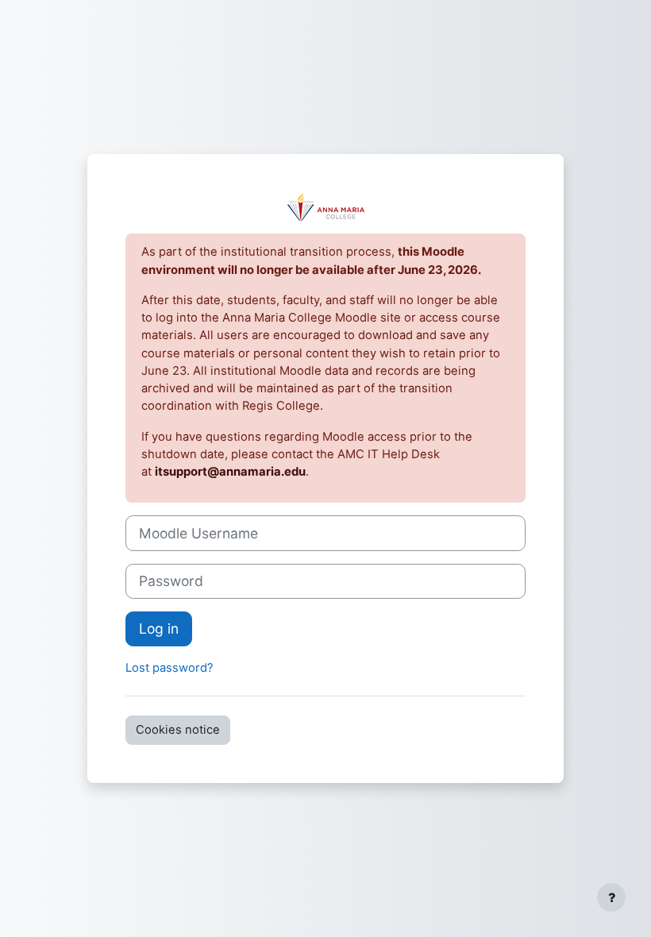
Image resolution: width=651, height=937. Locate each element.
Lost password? (169, 668)
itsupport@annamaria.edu (230, 472)
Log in (159, 628)
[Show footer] (611, 897)
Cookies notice (178, 730)
